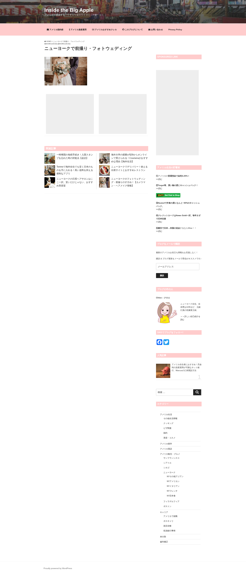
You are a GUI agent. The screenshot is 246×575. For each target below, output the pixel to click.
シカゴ (166, 467)
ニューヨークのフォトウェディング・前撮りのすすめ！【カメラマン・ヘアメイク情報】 (128, 182)
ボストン (167, 506)
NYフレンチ (172, 491)
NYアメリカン (173, 481)
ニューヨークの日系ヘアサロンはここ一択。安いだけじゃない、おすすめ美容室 (75, 182)
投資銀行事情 (169, 531)
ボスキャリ (168, 521)
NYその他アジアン (175, 476)
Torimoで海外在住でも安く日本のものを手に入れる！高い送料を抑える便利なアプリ (75, 170)
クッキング (168, 423)
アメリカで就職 (170, 516)
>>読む (159, 179)
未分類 (163, 537)
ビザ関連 (167, 428)
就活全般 (167, 526)
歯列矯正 (164, 542)
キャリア (164, 512)
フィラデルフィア (171, 501)
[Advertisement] (70, 114)
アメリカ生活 (166, 414)
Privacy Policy (175, 29)
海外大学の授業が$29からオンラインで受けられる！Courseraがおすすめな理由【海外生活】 (129, 158)
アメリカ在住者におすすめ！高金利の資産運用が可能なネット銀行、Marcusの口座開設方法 (187, 367)
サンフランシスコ (171, 458)
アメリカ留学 (166, 444)
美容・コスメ (169, 438)
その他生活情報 (170, 418)
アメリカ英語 (166, 449)
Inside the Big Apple (69, 10)
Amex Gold (181, 215)
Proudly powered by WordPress (58, 568)
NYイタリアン (173, 486)
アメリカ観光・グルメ (170, 454)
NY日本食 (171, 496)
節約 (165, 433)
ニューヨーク (169, 472)
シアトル (167, 463)
